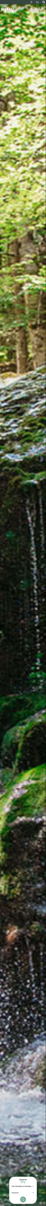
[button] (35, 9)
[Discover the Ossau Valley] (23, 603)
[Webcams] (31, 2)
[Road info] (37, 2)
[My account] (39, 9)
